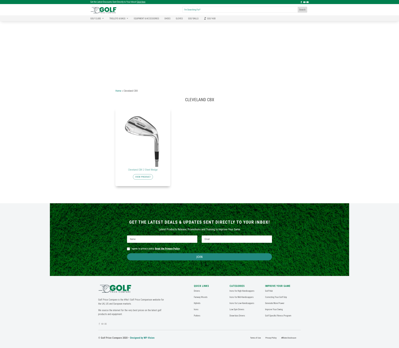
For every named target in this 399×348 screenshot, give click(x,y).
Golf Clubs (95, 18)
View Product (143, 177)
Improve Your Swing (274, 309)
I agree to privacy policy (155, 248)
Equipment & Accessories (146, 18)
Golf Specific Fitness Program (278, 315)
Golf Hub (211, 18)
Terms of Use (255, 338)
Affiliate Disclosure (288, 338)
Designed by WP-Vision (142, 337)
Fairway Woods (200, 297)
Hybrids (197, 303)
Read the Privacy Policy (167, 248)
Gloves (179, 18)
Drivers (197, 291)
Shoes (167, 18)
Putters (197, 315)
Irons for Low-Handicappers (242, 303)
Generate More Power (274, 303)
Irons (196, 309)
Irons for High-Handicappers (242, 291)
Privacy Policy (270, 338)
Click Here (141, 2)
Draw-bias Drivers (237, 315)
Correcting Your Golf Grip (276, 297)
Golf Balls (193, 18)
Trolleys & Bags (117, 18)
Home (118, 90)
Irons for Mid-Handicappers (242, 297)
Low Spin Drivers (237, 309)
